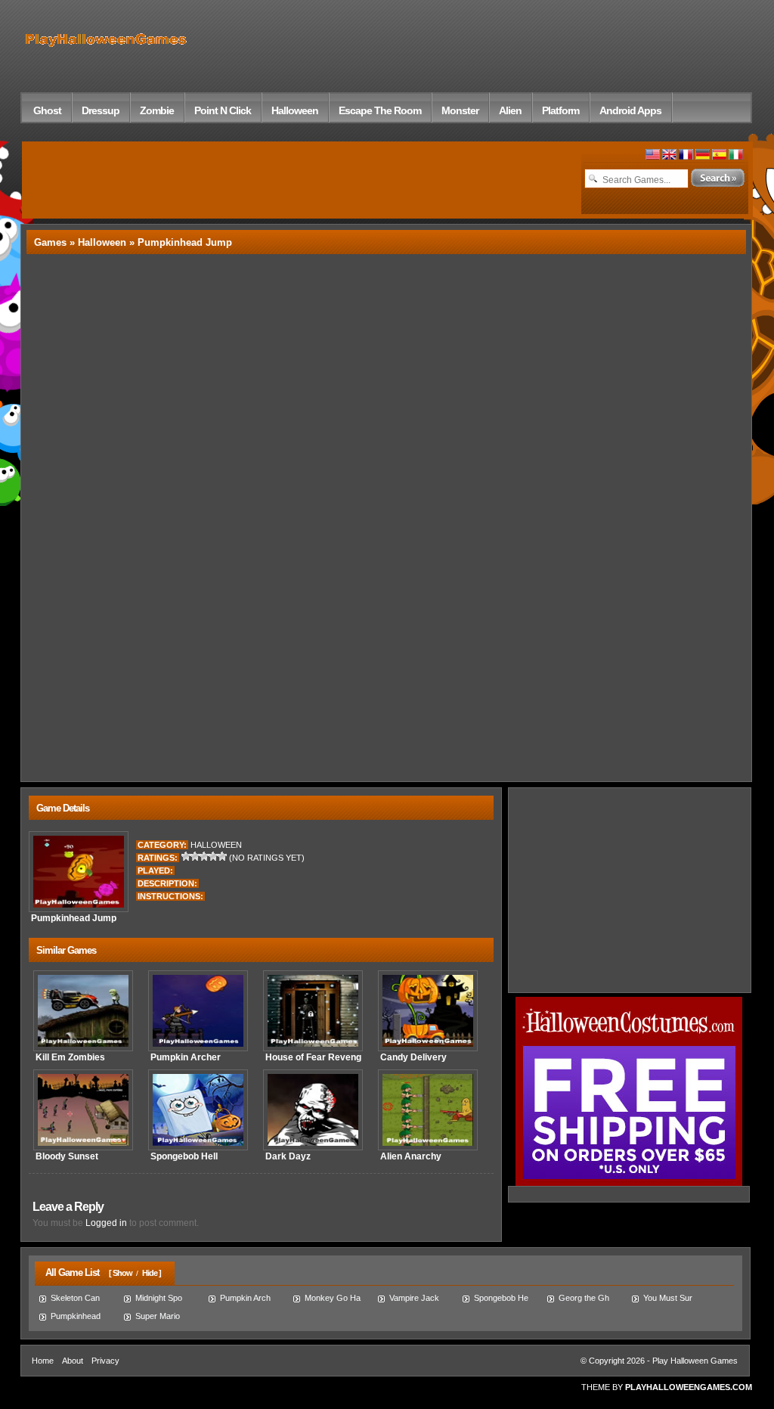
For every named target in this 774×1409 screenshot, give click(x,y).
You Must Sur (667, 1297)
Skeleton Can (75, 1297)
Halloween (294, 110)
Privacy (105, 1360)
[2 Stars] (195, 856)
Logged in (106, 1223)
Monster (459, 110)
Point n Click (222, 110)
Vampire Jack (414, 1297)
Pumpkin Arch (245, 1297)
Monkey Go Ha (333, 1297)
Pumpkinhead (76, 1316)
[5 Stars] (222, 856)
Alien (510, 110)
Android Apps (630, 110)
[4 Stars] (213, 856)
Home (43, 1360)
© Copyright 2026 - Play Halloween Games (659, 1360)
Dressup (100, 110)
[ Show (120, 1272)
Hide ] (151, 1272)
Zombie (157, 110)
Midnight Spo (158, 1297)
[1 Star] (185, 856)
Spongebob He (501, 1297)
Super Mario (157, 1316)
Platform (560, 110)
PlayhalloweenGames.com (688, 1387)
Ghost (47, 110)
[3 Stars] (204, 856)
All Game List (69, 1272)
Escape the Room (380, 110)
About (72, 1360)
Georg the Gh (584, 1297)
